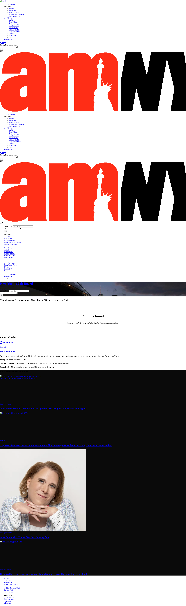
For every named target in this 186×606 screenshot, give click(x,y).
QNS (10, 37)
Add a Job (10, 597)
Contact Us (8, 39)
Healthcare (12, 10)
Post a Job (3, 289)
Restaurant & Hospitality (17, 14)
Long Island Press (15, 32)
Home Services (14, 12)
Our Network (8, 18)
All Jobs (11, 8)
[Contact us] (1, 43)
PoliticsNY (12, 35)
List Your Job (11, 4)
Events (8, 601)
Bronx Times (13, 22)
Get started (3, 347)
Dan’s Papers (13, 28)
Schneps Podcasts (6, 533)
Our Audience (8, 351)
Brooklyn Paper (14, 24)
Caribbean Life (14, 26)
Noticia (11, 33)
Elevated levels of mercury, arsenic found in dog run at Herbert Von (43, 574)
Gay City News (14, 30)
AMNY (2, 441)
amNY (11, 20)
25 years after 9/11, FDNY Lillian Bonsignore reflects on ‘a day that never (56, 445)
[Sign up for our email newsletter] (3, 43)
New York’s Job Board (16, 284)
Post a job (8, 342)
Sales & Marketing (15, 16)
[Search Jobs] (1, 49)
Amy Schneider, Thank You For (24, 537)
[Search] (5, 43)
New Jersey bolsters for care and (43, 408)
